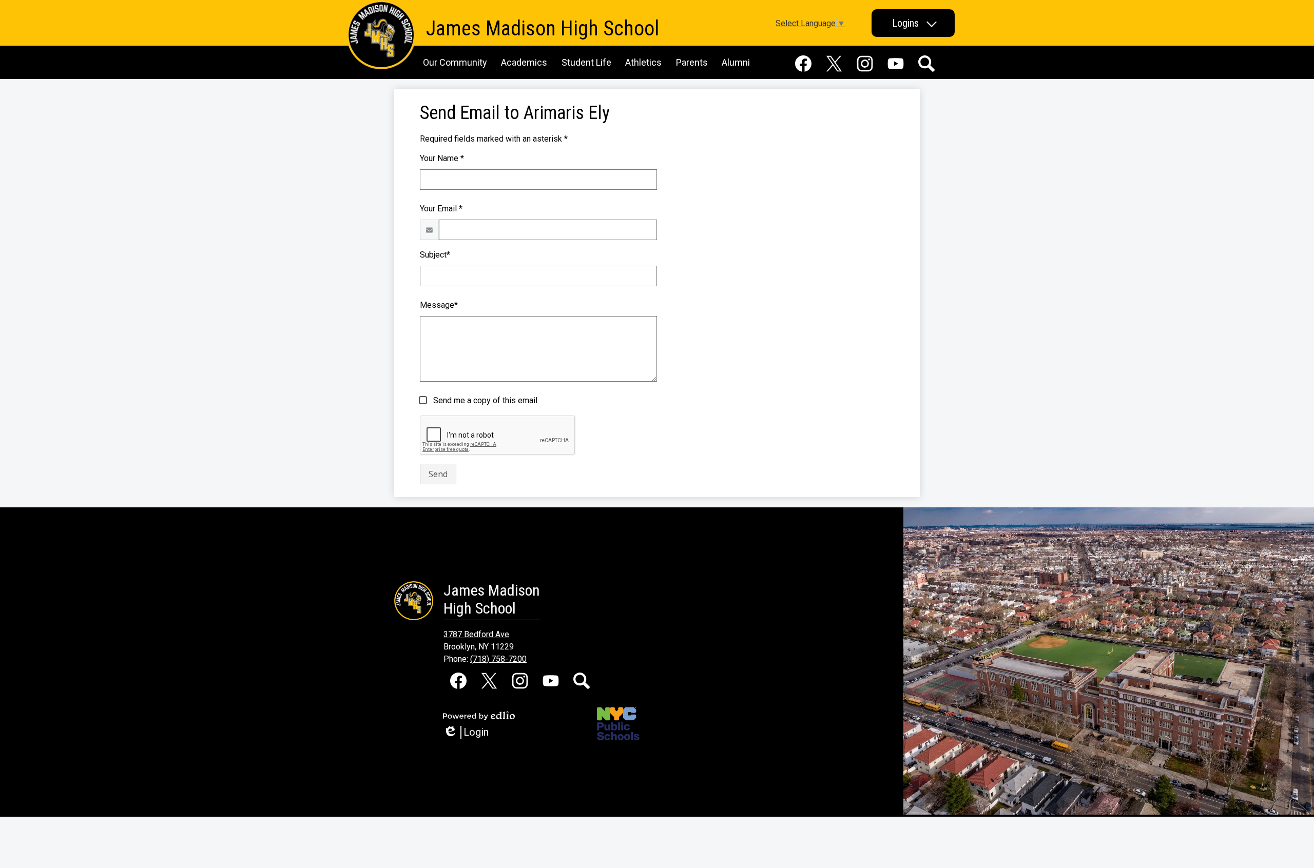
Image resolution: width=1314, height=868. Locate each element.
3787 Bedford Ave (476, 634)
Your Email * (441, 208)
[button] (913, 23)
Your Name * (442, 158)
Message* (439, 305)
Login (469, 732)
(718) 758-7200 (498, 659)
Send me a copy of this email (484, 400)
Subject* (435, 255)
